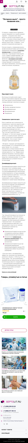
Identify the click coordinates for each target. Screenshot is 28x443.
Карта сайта (17, 439)
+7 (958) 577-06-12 (9, 411)
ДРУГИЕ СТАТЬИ (9, 330)
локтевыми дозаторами (15, 58)
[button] (2, 303)
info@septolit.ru (7, 415)
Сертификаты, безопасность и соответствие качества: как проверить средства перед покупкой (13, 372)
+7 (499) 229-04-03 (9, 406)
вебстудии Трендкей (20, 441)
